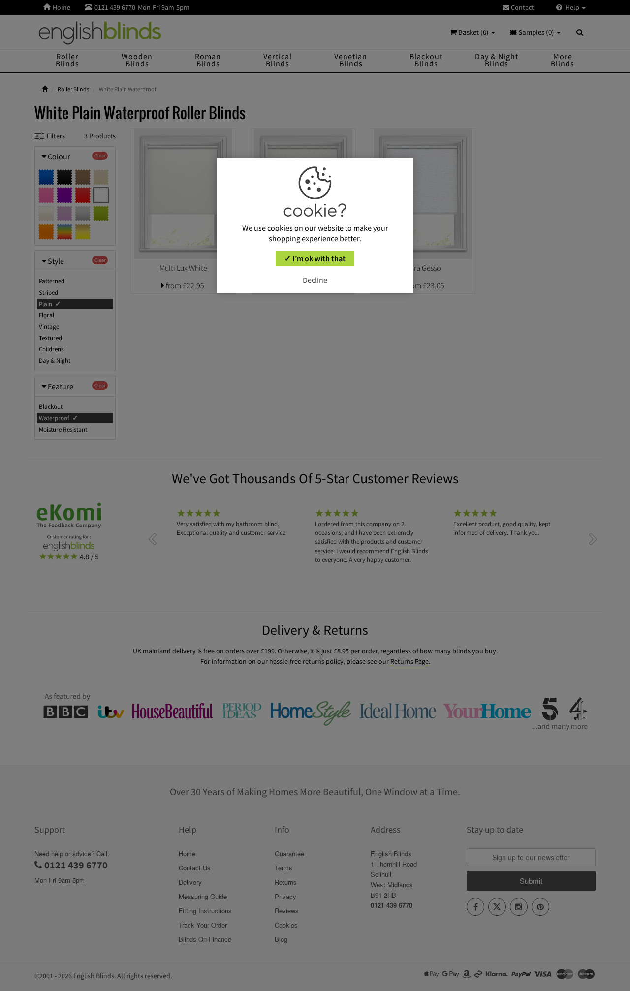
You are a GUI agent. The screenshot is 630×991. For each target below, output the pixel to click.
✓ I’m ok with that (315, 258)
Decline (315, 280)
